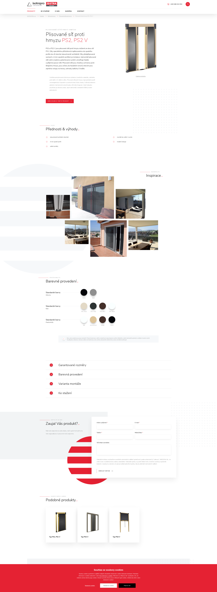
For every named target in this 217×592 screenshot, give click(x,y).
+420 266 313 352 (176, 4)
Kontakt (80, 11)
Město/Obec (139, 433)
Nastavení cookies (90, 585)
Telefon (99, 433)
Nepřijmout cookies (108, 585)
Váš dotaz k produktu (103, 443)
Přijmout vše (127, 585)
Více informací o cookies (105, 575)
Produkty (31, 11)
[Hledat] (188, 4)
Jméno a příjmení (102, 423)
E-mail (137, 423)
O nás (57, 11)
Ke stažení (45, 11)
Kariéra (68, 11)
